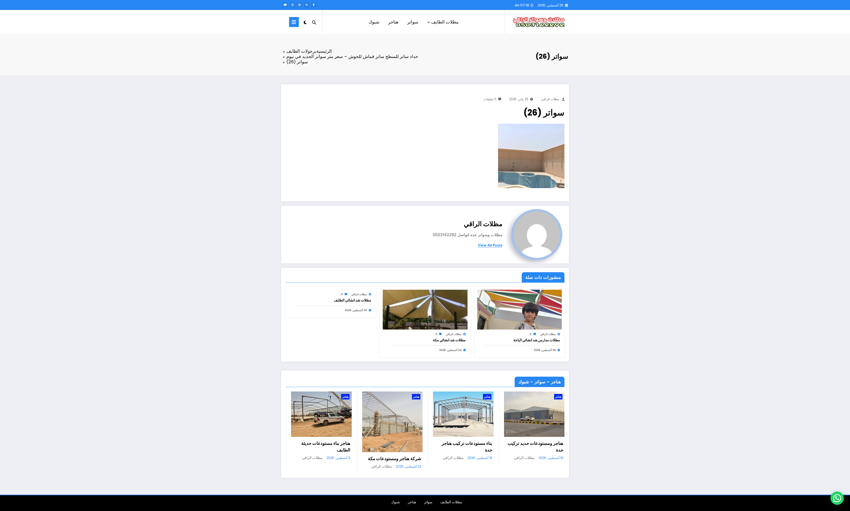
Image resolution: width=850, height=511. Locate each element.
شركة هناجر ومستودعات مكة (323, 458)
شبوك (374, 22)
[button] (837, 498)
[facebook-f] (313, 5)
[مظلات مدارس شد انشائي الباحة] (519, 309)
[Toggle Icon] (294, 22)
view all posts (490, 245)
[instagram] (292, 5)
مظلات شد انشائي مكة (449, 340)
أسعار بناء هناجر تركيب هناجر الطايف (537, 446)
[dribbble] (299, 5)
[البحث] (314, 22)
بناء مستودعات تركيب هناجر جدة (396, 446)
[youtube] (285, 5)
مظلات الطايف (445, 22)
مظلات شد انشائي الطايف (352, 300)
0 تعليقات (490, 99)
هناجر (393, 22)
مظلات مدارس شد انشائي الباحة (536, 340)
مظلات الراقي (550, 99)
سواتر (412, 22)
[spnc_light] (305, 22)
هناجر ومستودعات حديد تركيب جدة (464, 446)
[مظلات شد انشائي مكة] (425, 309)
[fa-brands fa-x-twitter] (306, 5)
